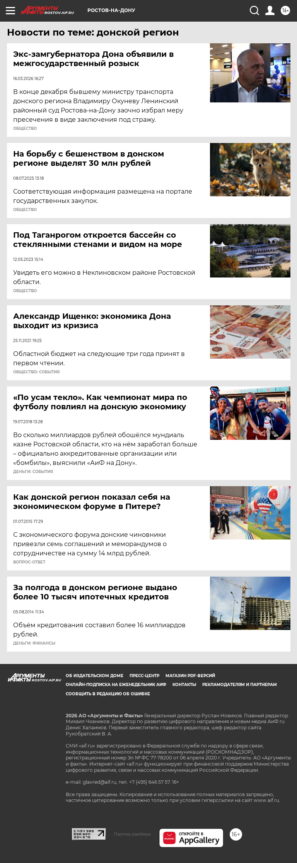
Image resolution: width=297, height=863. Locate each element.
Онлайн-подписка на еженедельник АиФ (116, 684)
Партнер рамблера (132, 834)
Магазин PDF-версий (190, 675)
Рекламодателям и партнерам (239, 684)
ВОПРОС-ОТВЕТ (29, 562)
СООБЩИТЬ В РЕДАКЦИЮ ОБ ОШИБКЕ (108, 693)
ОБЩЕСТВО (25, 129)
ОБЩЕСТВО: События (36, 372)
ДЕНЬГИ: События (33, 472)
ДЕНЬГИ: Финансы (34, 643)
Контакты (184, 684)
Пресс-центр (144, 675)
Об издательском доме (94, 675)
